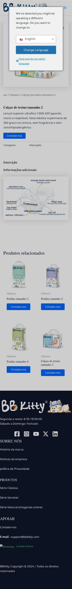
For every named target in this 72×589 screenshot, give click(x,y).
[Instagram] (26, 434)
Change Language (36, 50)
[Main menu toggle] (65, 7)
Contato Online (24, 546)
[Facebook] (17, 434)
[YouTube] (36, 434)
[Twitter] (46, 434)
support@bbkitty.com (25, 537)
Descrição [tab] (10, 162)
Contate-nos (14, 136)
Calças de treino (52, 145)
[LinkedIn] (55, 434)
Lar (5, 95)
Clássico (14, 95)
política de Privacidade (14, 469)
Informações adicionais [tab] (20, 170)
